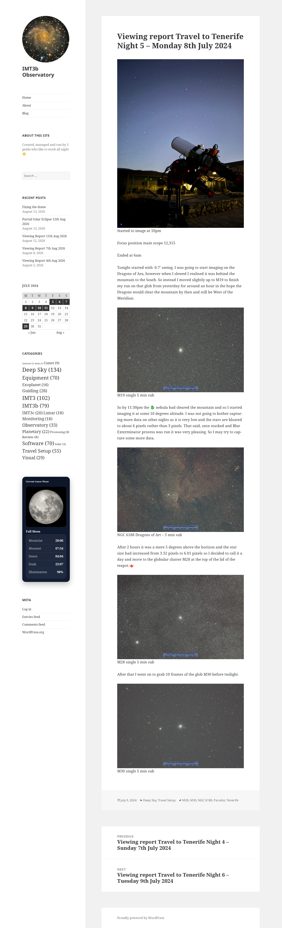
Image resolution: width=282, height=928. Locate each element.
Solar (60, 444)
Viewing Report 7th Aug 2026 (43, 248)
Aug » (60, 332)
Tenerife (232, 800)
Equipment (40, 377)
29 (25, 326)
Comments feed (33, 624)
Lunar (53, 412)
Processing (59, 432)
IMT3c (32, 412)
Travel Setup (41, 450)
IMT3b (35, 405)
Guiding (34, 391)
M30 (193, 800)
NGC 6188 (205, 800)
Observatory (39, 425)
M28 (185, 800)
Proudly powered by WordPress (140, 918)
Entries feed (31, 617)
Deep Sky (41, 369)
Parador (219, 800)
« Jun (31, 332)
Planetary (35, 431)
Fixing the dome (34, 207)
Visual (33, 458)
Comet (51, 363)
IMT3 (36, 397)
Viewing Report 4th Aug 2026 (43, 260)
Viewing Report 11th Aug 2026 (44, 236)
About (26, 105)
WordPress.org (33, 632)
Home (26, 97)
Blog (25, 113)
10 (39, 308)
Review (30, 437)
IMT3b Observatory (38, 71)
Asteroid (28, 363)
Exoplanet (35, 384)
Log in (26, 609)
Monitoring (37, 418)
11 (46, 308)
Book (39, 363)
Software (38, 443)
